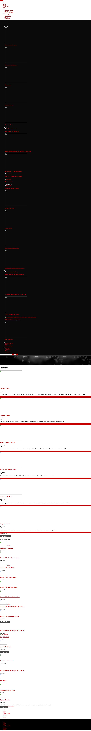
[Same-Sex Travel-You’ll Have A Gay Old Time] (16, 291)
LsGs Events (8, 11)
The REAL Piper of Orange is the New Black (12, 630)
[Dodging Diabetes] (11, 412)
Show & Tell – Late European (8, 577)
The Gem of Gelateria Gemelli (12, 248)
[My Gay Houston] (16, 337)
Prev (1, 533)
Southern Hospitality (10, 208)
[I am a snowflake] (8, 179)
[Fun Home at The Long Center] (11, 128)
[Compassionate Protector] (16, 42)
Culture (4, 5)
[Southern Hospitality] (16, 205)
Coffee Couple (8, 228)
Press (6, 17)
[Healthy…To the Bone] (11, 494)
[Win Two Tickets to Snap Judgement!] (9, 173)
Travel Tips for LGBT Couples (12, 314)
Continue (2, 396)
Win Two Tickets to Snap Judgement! (13, 176)
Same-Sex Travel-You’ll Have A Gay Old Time (15, 294)
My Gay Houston (9, 339)
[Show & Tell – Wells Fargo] (5, 565)
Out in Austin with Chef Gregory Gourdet (14, 268)
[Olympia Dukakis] (16, 102)
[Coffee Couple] (16, 225)
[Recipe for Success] (11, 521)
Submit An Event (9, 12)
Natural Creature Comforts (7, 442)
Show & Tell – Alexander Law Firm (10, 597)
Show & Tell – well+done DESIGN (9, 616)
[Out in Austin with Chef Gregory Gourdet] (16, 265)
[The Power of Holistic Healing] (11, 467)
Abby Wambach (4, 637)
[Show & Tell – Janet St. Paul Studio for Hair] (5, 604)
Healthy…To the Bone (6, 496)
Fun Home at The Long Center (12, 131)
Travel (4, 7)
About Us (7, 14)
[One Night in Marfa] (3, 644)
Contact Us (7, 18)
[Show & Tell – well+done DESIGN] (3, 613)
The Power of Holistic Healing (8, 469)
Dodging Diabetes (5, 415)
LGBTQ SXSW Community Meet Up (13, 171)
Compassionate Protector (11, 45)
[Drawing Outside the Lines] (16, 62)
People (4, 4)
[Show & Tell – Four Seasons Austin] (3, 555)
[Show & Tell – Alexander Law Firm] (3, 594)
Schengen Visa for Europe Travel (12, 319)
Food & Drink (6, 6)
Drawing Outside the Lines (11, 65)
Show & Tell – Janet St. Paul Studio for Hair (12, 606)
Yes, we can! (8, 84)
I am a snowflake (9, 181)
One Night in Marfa (5, 646)
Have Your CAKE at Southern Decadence (14, 274)
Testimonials (8, 16)
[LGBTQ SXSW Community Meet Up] (16, 168)
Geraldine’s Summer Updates (12, 188)
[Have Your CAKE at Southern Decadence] (11, 271)
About (4, 13)
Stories (4, 711)
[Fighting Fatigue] (11, 385)
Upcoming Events (9, 10)
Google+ (4, 717)
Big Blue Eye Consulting (6, 548)
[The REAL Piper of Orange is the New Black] (3, 628)
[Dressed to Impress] (16, 122)
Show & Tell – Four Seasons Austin (9, 558)
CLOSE (1, 0)
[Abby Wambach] (4, 634)
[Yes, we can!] (16, 82)
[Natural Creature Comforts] (11, 439)
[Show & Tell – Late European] (3, 574)
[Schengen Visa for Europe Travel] (20, 317)
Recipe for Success (5, 523)
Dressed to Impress (9, 124)
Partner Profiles (5, 539)
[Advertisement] (24, 360)
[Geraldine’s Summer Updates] (8, 185)
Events (4, 8)
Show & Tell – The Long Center (8, 587)
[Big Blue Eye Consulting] (5, 545)
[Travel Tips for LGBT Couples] (16, 311)
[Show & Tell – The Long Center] (3, 584)
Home (4, 2)
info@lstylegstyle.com (9, 706)
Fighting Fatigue (4, 388)
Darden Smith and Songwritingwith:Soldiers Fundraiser (18, 151)
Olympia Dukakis (9, 104)
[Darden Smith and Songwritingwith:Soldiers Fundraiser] (16, 148)
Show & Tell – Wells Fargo (7, 567)
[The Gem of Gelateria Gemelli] (16, 245)
